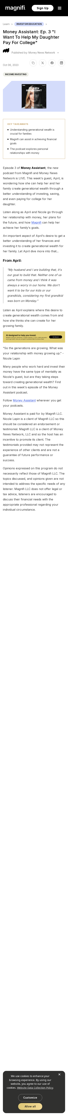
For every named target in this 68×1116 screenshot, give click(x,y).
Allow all (30, 1106)
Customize (30, 1097)
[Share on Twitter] (42, 62)
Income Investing (15, 74)
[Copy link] (33, 62)
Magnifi (36, 222)
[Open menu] (60, 8)
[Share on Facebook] (52, 62)
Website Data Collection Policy (35, 1087)
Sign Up (43, 8)
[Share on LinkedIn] (61, 62)
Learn (6, 24)
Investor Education (29, 24)
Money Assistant (24, 400)
